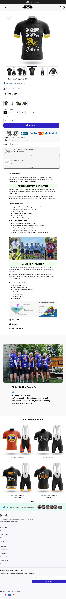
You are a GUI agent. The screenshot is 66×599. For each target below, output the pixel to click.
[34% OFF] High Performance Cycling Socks (23, 149)
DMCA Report (18, 591)
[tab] (31, 501)
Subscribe (48, 581)
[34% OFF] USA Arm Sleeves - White (21, 161)
